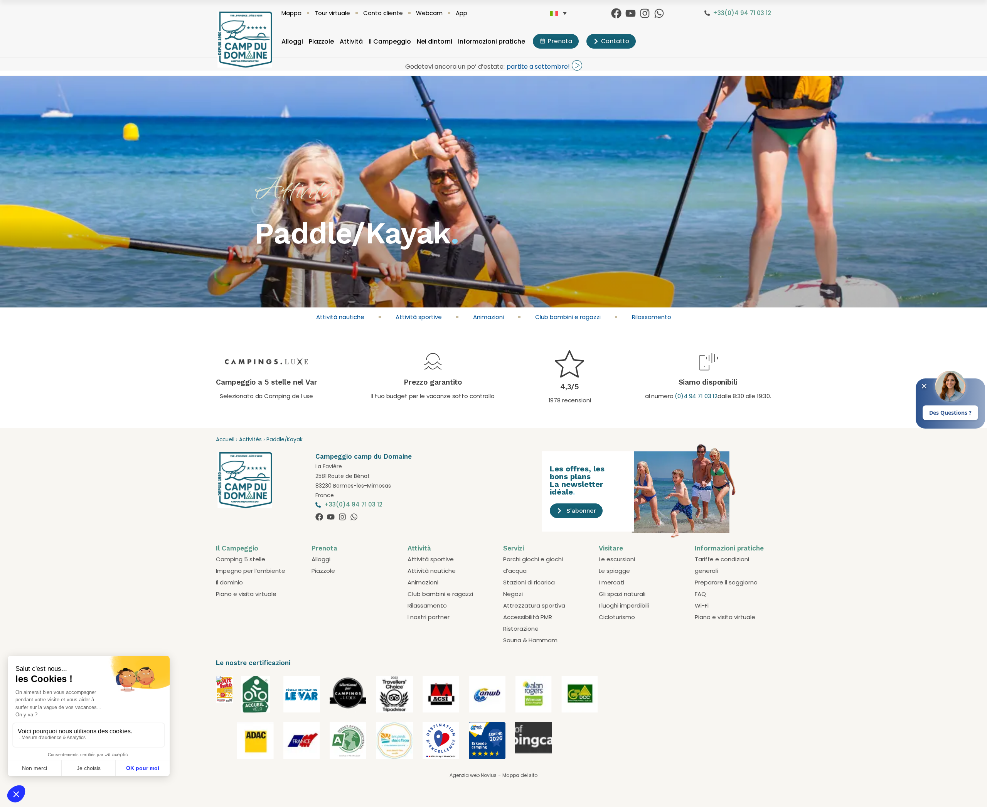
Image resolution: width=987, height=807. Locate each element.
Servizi (513, 548)
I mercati (611, 582)
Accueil (225, 439)
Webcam (429, 13)
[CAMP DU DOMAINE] (224, 700)
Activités (250, 439)
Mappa (291, 13)
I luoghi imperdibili (624, 605)
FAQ (700, 594)
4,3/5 (569, 386)
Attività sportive (419, 317)
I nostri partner (429, 617)
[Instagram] (645, 13)
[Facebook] (616, 13)
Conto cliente (383, 13)
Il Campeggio (390, 41)
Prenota (324, 548)
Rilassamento (651, 317)
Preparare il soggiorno (726, 582)
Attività (351, 41)
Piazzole (321, 41)
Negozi (513, 594)
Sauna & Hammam (530, 640)
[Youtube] (630, 13)
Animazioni (488, 317)
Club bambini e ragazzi (568, 317)
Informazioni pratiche (491, 41)
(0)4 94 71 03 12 (696, 396)
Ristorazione (521, 629)
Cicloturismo (617, 617)
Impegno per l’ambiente (250, 571)
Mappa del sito (519, 775)
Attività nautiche (340, 317)
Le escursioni (617, 559)
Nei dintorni (434, 41)
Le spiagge (614, 571)
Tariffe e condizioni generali (722, 565)
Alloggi (292, 41)
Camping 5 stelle (240, 559)
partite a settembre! (538, 66)
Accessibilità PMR (527, 617)
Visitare (611, 548)
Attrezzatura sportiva (534, 605)
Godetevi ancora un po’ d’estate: (455, 66)
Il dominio (229, 582)
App (461, 13)
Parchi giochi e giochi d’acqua (533, 565)
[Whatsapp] (659, 13)
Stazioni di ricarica (529, 582)
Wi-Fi (702, 605)
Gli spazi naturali (622, 594)
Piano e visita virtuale (246, 594)
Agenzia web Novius (473, 775)
